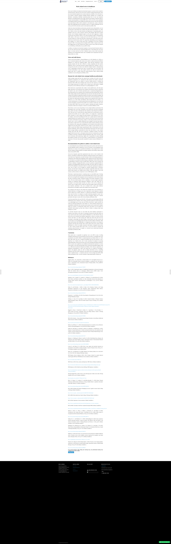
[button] (164, 542)
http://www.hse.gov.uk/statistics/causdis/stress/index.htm (78, 322)
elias (91, 8)
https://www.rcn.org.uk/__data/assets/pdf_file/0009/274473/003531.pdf (81, 398)
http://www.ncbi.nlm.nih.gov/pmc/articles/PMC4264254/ (78, 386)
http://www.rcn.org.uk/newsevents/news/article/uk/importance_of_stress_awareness (83, 403)
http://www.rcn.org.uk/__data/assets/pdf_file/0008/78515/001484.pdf (80, 392)
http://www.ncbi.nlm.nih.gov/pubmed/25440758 (77, 431)
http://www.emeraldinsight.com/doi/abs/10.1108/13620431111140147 (80, 275)
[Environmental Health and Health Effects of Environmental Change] (0, 272)
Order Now (71, 452)
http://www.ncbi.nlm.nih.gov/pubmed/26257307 (77, 335)
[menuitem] (75, 1)
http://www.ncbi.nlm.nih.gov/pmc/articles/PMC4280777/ (78, 416)
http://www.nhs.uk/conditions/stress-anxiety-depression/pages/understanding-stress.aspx (84, 364)
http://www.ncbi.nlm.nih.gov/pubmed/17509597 (77, 267)
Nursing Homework (75, 470)
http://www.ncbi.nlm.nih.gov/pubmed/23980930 (77, 447)
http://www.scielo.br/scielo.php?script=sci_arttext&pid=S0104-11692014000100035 (83, 284)
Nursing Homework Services (76, 467)
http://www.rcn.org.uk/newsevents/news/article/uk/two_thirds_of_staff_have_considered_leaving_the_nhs (87, 408)
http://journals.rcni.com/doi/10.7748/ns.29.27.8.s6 (77, 378)
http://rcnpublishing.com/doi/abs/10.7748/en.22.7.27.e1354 (79, 439)
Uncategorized (87, 8)
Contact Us (74, 469)
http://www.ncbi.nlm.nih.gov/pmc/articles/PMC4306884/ (78, 344)
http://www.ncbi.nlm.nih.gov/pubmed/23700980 (77, 315)
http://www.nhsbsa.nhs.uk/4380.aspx (74, 359)
